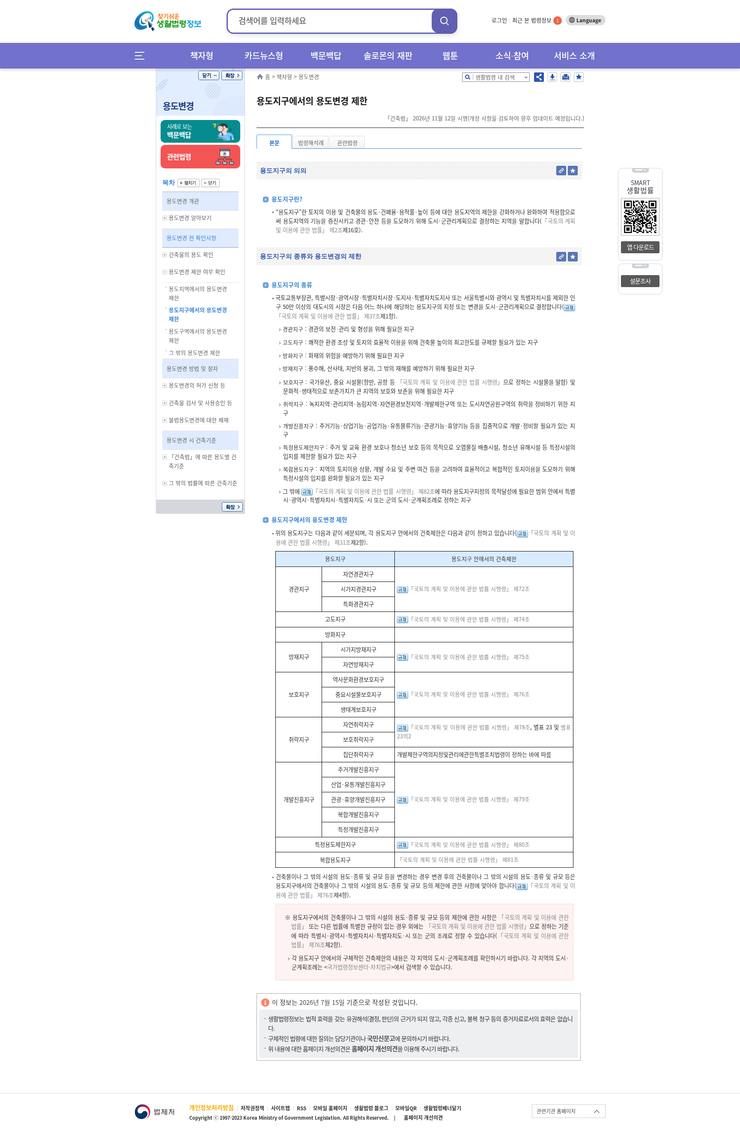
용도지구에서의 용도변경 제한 (198, 314)
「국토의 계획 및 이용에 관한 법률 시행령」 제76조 (469, 694)
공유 (539, 77)
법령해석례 (311, 142)
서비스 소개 (574, 55)
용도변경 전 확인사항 (191, 238)
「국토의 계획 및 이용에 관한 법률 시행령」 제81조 (458, 859)
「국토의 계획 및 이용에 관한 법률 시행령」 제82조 (374, 491)
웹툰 (450, 55)
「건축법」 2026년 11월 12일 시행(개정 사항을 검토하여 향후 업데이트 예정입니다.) (484, 118)
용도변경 (178, 105)
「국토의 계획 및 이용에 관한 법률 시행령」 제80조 (469, 844)
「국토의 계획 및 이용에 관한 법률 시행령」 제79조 (469, 799)
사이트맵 (280, 1108)
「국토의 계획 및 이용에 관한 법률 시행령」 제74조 (469, 619)
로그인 (499, 20)
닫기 (208, 75)
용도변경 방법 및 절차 (192, 368)
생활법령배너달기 (442, 1108)
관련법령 (347, 142)
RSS (301, 1108)
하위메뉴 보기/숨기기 (164, 218)
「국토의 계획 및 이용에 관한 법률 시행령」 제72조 (469, 588)
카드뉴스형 (264, 55)
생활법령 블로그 (371, 1108)
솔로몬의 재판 (388, 55)
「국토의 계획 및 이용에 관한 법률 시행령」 (450, 382)
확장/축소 (231, 75)
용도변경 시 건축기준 (191, 440)
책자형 (201, 55)
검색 (444, 21)
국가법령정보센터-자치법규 (359, 967)
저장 (552, 77)
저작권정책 (252, 1108)
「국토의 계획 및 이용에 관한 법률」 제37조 (328, 316)
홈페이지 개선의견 (423, 1117)
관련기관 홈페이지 (556, 1111)
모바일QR (406, 1108)
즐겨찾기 (579, 77)
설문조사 (640, 280)
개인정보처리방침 (211, 1107)
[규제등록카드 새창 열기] (569, 307)
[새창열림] (154, 1108)
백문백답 (325, 55)
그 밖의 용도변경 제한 (194, 352)
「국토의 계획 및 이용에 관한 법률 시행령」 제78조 (469, 727)
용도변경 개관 (183, 201)
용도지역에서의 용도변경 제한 (198, 293)
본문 (274, 142)
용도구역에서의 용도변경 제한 (198, 335)
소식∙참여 (512, 55)
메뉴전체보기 (142, 55)
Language (588, 20)
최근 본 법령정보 (535, 20)
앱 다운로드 (640, 247)
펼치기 (188, 183)
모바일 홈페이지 (330, 1108)
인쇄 (565, 77)
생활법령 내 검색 (495, 77)
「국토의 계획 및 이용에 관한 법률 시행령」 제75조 (469, 657)
